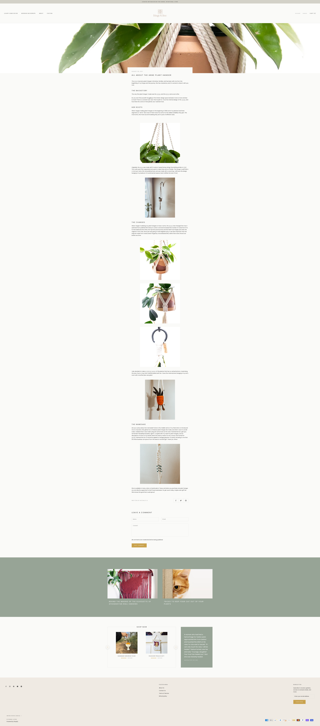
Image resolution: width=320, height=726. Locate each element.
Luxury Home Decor (11, 13)
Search (305, 13)
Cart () (313, 13)
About (41, 13)
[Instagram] (9, 686)
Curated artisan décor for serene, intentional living (160, 1)
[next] (176, 647)
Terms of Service (164, 693)
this (185, 167)
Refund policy (163, 696)
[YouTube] (17, 686)
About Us (161, 688)
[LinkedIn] (21, 686)
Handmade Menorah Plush (127, 656)
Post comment (139, 545)
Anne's (171, 226)
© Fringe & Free (12, 719)
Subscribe (299, 702)
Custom (49, 13)
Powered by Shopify (12, 721)
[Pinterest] (13, 686)
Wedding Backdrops (28, 13)
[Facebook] (6, 686)
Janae (158, 94)
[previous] (107, 647)
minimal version (151, 371)
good (133, 437)
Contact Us (162, 690)
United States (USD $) (13, 715)
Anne (135, 81)
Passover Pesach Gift (156, 656)
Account (297, 13)
